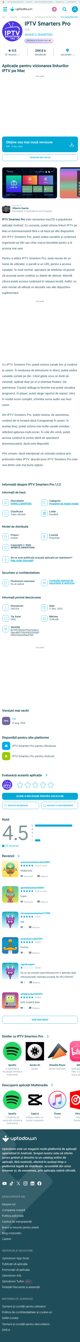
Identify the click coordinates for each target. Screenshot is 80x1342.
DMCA (6, 1330)
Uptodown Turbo (16, 1281)
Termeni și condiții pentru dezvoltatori (26, 1324)
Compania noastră (13, 1210)
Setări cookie (10, 1318)
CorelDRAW (71, 2)
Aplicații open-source (44, 2)
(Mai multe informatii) (22, 560)
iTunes (57, 1113)
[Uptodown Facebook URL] (39, 1184)
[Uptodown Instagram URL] (25, 1184)
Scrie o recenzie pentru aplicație (40, 796)
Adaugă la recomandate (60, 805)
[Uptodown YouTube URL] (4, 1184)
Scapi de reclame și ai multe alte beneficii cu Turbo (38, 131)
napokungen (27, 964)
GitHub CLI (60, 2)
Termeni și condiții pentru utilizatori (24, 1306)
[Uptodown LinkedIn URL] (32, 1184)
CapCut (35, 1113)
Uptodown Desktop (15, 2)
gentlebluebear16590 (32, 887)
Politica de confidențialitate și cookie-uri (27, 1312)
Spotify (29, 2)
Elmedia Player (57, 1065)
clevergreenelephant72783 (35, 913)
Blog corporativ (11, 1233)
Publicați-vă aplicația (14, 1264)
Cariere (6, 1239)
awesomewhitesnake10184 (35, 862)
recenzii (11, 54)
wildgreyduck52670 (31, 994)
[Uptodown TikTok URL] (11, 1184)
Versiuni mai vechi (40, 158)
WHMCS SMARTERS (39, 35)
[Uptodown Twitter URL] (18, 1184)
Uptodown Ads (11, 1275)
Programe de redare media (63, 503)
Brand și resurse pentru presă (20, 1227)
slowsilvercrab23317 (32, 938)
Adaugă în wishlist (18, 805)
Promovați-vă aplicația (16, 1270)
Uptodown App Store (15, 1258)
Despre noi (9, 1204)
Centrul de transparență (17, 1221)
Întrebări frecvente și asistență (21, 1287)
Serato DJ (35, 1065)
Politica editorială (12, 1216)
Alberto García (20, 208)
